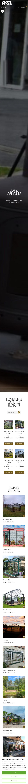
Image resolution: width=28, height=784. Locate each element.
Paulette (5, 640)
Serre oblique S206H (8, 461)
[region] (14, 770)
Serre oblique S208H (19, 461)
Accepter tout (14, 772)
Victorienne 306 (7, 730)
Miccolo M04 (7, 549)
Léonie (5, 700)
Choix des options (8, 443)
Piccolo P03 (6, 580)
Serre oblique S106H (19, 432)
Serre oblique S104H (8, 432)
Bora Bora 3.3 (7, 610)
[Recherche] (19, 412)
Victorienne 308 (7, 519)
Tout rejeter (14, 780)
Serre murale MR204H (9, 670)
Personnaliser (14, 776)
